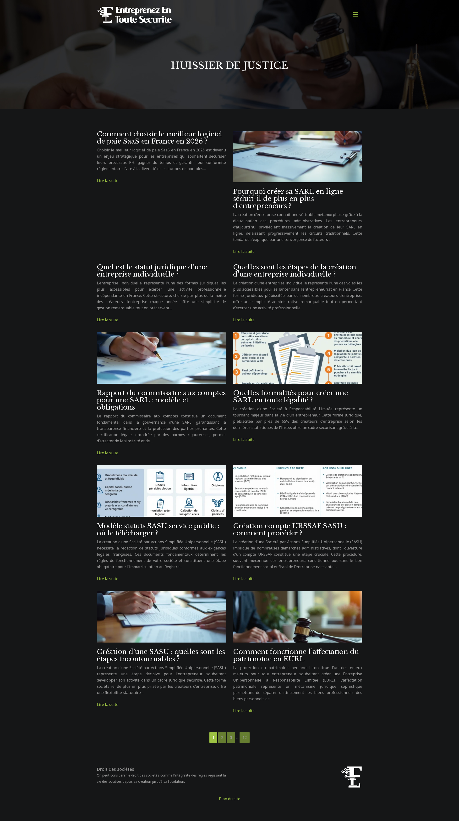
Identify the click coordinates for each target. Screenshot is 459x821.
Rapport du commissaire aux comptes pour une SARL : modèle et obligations (161, 400)
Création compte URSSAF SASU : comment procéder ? (289, 529)
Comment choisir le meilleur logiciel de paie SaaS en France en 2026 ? (159, 137)
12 (244, 737)
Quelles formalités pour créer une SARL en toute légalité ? (290, 396)
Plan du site (229, 798)
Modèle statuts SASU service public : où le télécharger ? (158, 529)
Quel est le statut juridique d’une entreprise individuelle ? (152, 270)
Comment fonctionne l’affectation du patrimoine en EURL (296, 655)
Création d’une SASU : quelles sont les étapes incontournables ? (161, 655)
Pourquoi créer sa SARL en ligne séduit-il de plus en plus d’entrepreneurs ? (288, 198)
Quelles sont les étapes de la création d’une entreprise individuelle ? (294, 270)
